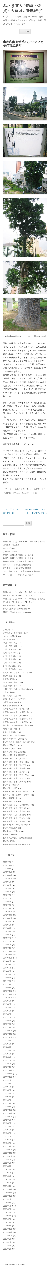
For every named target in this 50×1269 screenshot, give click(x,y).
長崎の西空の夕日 (10, 801)
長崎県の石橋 (8, 841)
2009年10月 (8, 1156)
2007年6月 (7, 1249)
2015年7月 (7, 928)
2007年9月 (7, 1239)
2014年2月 (7, 984)
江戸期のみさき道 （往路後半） (16, 722)
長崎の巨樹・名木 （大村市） (15, 765)
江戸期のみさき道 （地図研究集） (17, 712)
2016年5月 (7, 895)
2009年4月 (7, 1176)
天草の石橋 (7, 692)
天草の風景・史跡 (10, 695)
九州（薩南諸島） (10, 666)
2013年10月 (8, 997)
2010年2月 (7, 1143)
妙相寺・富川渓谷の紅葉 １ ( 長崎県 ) (18, 558)
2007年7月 (7, 1245)
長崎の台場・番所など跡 (13, 752)
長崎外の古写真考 (10, 828)
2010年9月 (7, 1120)
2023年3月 (7, 862)
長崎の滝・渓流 (9, 785)
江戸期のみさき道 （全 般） (14, 709)
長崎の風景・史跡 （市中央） (15, 808)
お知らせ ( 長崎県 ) (10, 551)
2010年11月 (8, 1113)
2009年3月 (7, 1179)
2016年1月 (7, 908)
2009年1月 (7, 1186)
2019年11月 (8, 865)
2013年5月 (7, 1014)
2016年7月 (7, 888)
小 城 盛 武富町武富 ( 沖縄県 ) (18, 574)
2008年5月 (7, 1212)
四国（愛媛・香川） (11, 685)
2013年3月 (7, 1020)
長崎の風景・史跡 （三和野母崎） (17, 805)
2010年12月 (8, 1110)
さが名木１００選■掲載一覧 (14, 633)
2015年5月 (7, 934)
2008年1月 (7, 1225)
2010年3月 (7, 1140)
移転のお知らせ (9, 548)
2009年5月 (7, 1173)
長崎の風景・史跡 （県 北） (14, 818)
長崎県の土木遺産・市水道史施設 (16, 838)
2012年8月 (7, 1044)
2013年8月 (7, 1004)
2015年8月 (7, 925)
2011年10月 (8, 1077)
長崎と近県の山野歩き (12, 735)
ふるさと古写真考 (10, 636)
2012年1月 (7, 1067)
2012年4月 (7, 1057)
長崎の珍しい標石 (10, 788)
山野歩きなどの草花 (11, 702)
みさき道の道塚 (9, 639)
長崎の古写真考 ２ (10, 748)
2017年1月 (7, 868)
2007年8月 (7, 1242)
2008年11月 (8, 1192)
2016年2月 (7, 905)
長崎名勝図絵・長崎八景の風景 (15, 824)
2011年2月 (7, 1103)
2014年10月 (8, 958)
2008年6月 (7, 1209)
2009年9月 (7, 1159)
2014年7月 (7, 968)
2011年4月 (7, 1097)
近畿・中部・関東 (10, 728)
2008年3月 (7, 1219)
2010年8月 (7, 1123)
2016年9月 (7, 882)
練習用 (9, 493)
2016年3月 (7, 901)
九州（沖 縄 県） (10, 656)
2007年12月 (8, 1229)
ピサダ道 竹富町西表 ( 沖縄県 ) (17, 568)
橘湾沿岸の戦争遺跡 (11, 705)
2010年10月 (8, 1116)
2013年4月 (7, 1017)
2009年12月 (8, 1149)
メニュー (25, 31)
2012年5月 (7, 1054)
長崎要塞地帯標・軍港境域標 (14, 844)
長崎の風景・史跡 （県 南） (14, 821)
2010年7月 (7, 1126)
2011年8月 (7, 1083)
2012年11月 (8, 1034)
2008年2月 (7, 1222)
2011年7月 (7, 1087)
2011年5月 (7, 1093)
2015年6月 (7, 931)
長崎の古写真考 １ (10, 745)
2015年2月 (7, 944)
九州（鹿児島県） (10, 669)
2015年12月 (8, 911)
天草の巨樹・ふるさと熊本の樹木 (16, 689)
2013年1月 (7, 1027)
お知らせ (6, 629)
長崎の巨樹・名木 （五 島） (14, 758)
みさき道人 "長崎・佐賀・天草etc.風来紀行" (23, 8)
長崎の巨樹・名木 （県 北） (14, 771)
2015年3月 (7, 941)
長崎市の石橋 (8, 834)
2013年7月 (7, 1007)
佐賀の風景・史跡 (10, 676)
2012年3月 (7, 1060)
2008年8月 (7, 1202)
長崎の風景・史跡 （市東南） (15, 814)
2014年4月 (7, 977)
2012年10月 (8, 1037)
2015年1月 (7, 948)
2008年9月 (7, 1199)
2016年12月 (8, 872)
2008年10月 (8, 1196)
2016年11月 (8, 875)
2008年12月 (8, 1189)
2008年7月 (7, 1206)
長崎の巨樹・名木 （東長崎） (15, 768)
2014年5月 (7, 974)
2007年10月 (8, 1235)
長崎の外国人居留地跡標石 (14, 755)
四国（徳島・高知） (11, 682)
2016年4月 (7, 898)
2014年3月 (7, 981)
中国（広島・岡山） (11, 646)
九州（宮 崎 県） (10, 652)
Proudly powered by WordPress (14, 1264)
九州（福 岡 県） (10, 662)
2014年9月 (7, 961)
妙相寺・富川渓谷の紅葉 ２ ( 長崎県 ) (18, 555)
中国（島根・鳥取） (11, 642)
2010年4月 (7, 1136)
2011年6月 (7, 1090)
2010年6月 (7, 1130)
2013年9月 (7, 1001)
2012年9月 (7, 1040)
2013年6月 (7, 1011)
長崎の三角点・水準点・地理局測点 (17, 742)
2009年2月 (7, 1182)
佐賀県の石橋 (8, 679)
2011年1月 (7, 1106)
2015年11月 (8, 915)
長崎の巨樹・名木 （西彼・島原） (17, 775)
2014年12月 (8, 951)
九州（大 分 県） (10, 649)
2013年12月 (8, 991)
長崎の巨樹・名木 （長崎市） (28, 489)
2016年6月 (7, 891)
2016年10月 (8, 878)
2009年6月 (7, 1169)
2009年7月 (7, 1166)
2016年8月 (7, 885)
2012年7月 (7, 1047)
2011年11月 (8, 1073)
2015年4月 (7, 938)
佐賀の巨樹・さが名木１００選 (15, 672)
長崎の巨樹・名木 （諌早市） (15, 778)
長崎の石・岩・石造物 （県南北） (17, 791)
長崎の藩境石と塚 (10, 798)
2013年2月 (7, 1024)
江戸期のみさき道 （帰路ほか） (16, 715)
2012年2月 (7, 1063)
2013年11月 (8, 994)
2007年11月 (8, 1232)
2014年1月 (7, 987)
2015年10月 (8, 918)
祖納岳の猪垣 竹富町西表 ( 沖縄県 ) (18, 561)
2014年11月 (8, 954)
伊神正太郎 (22, 608)
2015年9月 (7, 921)
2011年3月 (7, 1100)
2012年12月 (8, 1030)
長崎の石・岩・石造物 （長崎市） (17, 795)
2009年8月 (7, 1163)
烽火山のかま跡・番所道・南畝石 (16, 725)
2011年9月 (7, 1080)
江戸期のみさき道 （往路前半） (16, 719)
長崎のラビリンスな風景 (13, 738)
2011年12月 (8, 1070)
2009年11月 (8, 1153)
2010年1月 (7, 1146)
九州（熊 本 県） (10, 659)
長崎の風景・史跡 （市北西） (15, 811)
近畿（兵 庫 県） (10, 732)
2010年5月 (7, 1133)
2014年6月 (7, 971)
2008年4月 (7, 1215)
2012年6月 (7, 1050)
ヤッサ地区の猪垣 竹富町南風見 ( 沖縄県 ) (21, 571)
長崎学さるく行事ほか (12, 831)
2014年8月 (7, 964)
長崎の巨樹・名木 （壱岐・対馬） (17, 762)
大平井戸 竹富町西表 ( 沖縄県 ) (17, 564)
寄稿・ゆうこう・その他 (13, 699)
